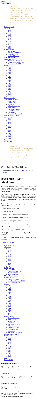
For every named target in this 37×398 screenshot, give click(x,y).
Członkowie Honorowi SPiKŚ (16, 62)
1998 (9, 80)
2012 (9, 41)
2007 (9, 94)
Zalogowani (11, 51)
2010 (9, 44)
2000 (9, 83)
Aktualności (7, 28)
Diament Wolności (9, 98)
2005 (9, 91)
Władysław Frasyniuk (14, 106)
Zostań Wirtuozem (13, 54)
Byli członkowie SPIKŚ (15, 64)
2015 (9, 36)
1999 (9, 81)
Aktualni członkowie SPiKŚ (16, 60)
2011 (9, 43)
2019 (9, 30)
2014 (9, 38)
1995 (9, 75)
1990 (9, 67)
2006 (9, 93)
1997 (9, 78)
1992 (9, 70)
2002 (9, 86)
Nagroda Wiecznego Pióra (11, 115)
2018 (9, 31)
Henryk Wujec (12, 101)
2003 (9, 88)
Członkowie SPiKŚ (9, 59)
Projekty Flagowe (9, 49)
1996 (9, 77)
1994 (9, 73)
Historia (6, 65)
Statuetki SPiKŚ (8, 117)
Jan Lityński (11, 104)
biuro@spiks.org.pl (27, 170)
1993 (9, 72)
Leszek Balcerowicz (13, 111)
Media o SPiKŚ (8, 141)
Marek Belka (11, 102)
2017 (9, 33)
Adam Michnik (12, 107)
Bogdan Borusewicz (13, 99)
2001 (9, 85)
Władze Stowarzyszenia (11, 57)
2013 (9, 40)
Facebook (4, 172)
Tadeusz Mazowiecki (14, 109)
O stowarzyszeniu (9, 27)
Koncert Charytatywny (14, 52)
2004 (9, 90)
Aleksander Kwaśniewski (15, 114)
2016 (9, 35)
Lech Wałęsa (11, 112)
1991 (9, 69)
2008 (9, 48)
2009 (9, 46)
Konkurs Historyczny (14, 56)
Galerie (6, 140)
